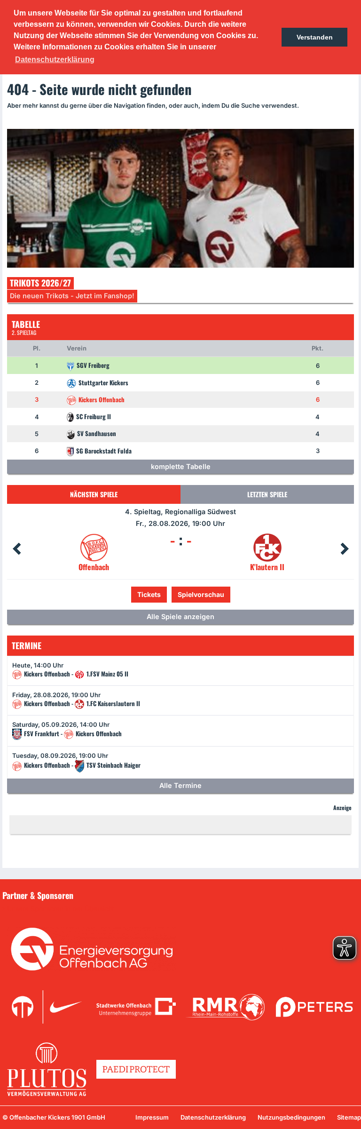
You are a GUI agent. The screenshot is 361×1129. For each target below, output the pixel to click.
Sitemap (349, 1117)
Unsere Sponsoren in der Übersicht (60, 909)
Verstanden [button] (315, 37)
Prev (16, 549)
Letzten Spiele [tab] (267, 494)
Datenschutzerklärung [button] (54, 60)
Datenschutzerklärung (213, 1117)
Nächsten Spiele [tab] (94, 494)
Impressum (152, 1117)
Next (344, 549)
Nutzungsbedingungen (291, 1117)
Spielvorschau (180, 594)
